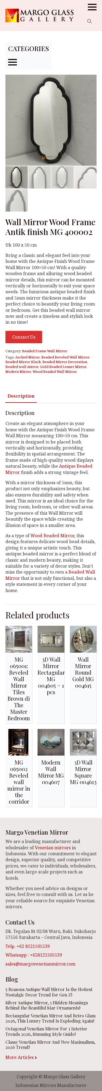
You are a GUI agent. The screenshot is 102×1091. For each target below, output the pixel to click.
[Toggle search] (89, 21)
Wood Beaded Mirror (52, 536)
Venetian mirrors (53, 848)
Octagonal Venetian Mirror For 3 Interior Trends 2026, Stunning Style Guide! (46, 1031)
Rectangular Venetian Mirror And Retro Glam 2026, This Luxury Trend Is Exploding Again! (50, 1018)
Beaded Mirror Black (23, 361)
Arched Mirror (27, 357)
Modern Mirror (18, 371)
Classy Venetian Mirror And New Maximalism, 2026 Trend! (50, 1044)
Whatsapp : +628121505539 (33, 955)
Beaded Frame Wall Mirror (44, 350)
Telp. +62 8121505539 (27, 946)
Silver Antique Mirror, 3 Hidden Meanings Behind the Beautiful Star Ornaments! (46, 1005)
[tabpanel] (51, 501)
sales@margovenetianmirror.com (40, 964)
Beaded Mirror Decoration (64, 361)
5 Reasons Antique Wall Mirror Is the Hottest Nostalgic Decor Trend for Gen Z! (48, 992)
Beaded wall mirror (22, 366)
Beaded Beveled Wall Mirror (65, 357)
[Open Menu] (92, 7)
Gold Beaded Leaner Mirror (63, 366)
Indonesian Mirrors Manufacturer (51, 1085)
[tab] (21, 396)
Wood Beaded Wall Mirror (55, 371)
